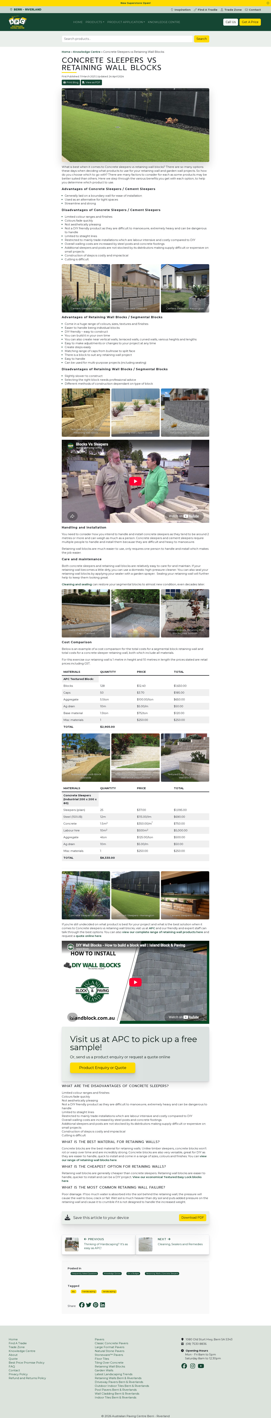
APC (152, 928)
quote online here (88, 936)
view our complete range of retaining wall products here (162, 932)
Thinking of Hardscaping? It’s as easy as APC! (106, 1244)
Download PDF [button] (192, 1217)
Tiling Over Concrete (109, 1362)
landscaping (109, 1291)
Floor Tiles (102, 1358)
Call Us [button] (231, 22)
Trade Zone (233, 9)
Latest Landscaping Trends (113, 1374)
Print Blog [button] (72, 82)
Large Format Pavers (109, 1347)
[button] (268, 3)
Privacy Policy (18, 1374)
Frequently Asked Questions (84, 1273)
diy (73, 1291)
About (13, 1355)
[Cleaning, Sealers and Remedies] (145, 1244)
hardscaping (88, 1291)
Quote (13, 1358)
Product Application (125, 22)
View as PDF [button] (93, 82)
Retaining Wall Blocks (110, 1366)
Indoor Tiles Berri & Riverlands (115, 1397)
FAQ (12, 1366)
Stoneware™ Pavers (109, 1355)
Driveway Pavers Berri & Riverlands (119, 1382)
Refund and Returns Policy (27, 1378)
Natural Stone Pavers (109, 1351)
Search (202, 39)
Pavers (99, 1339)
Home (78, 22)
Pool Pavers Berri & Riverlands (116, 1389)
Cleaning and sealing (77, 584)
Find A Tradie (207, 9)
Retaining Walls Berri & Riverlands (118, 1378)
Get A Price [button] (250, 22)
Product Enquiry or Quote (102, 1067)
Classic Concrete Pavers (111, 1343)
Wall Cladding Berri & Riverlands (117, 1393)
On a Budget (133, 1273)
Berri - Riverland (27, 10)
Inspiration (183, 9)
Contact (255, 9)
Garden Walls (104, 1370)
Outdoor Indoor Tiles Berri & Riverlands (122, 1386)
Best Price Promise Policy (26, 1362)
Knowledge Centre (164, 22)
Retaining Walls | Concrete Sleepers (162, 1273)
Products (94, 22)
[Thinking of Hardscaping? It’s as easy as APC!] (72, 1244)
